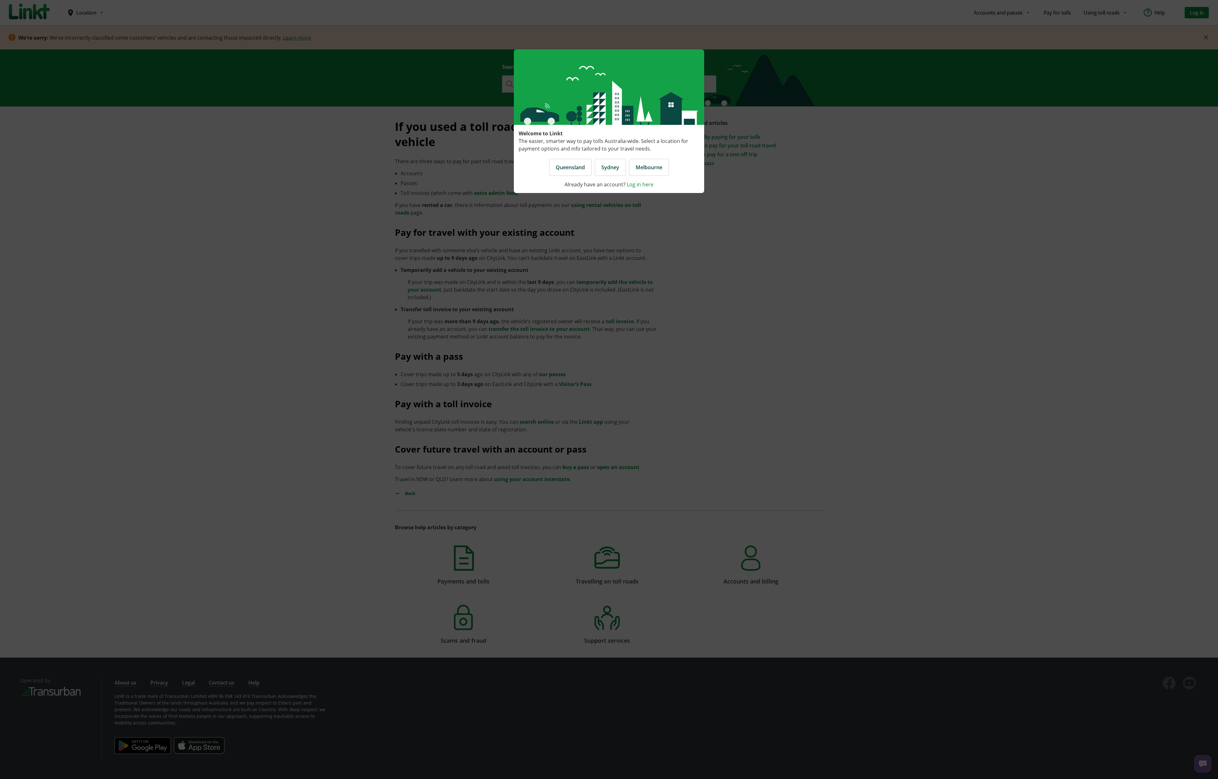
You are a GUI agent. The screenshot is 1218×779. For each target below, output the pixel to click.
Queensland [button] (570, 167)
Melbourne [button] (649, 167)
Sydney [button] (610, 167)
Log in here (640, 184)
